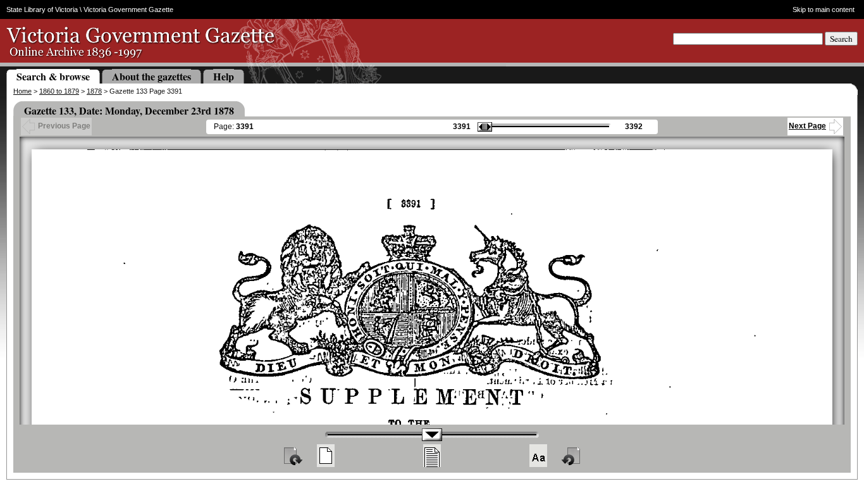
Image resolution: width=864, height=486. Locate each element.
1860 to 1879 (59, 91)
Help (223, 76)
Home (22, 91)
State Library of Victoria (42, 9)
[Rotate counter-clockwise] (572, 456)
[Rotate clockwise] (292, 456)
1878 (94, 91)
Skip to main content (824, 9)
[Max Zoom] (538, 456)
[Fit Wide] (432, 456)
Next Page (807, 126)
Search (841, 38)
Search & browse (53, 76)
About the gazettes (151, 76)
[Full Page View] (325, 456)
